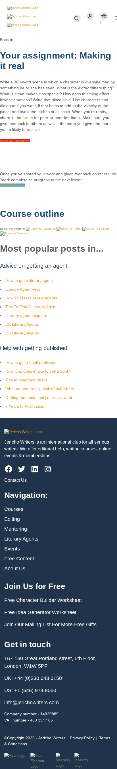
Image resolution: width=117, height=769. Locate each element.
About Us (14, 568)
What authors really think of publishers (39, 388)
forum (27, 117)
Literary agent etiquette (26, 315)
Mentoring (15, 529)
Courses (13, 509)
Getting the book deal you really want (38, 397)
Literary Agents (21, 539)
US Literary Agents (22, 333)
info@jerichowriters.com (31, 702)
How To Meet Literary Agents (31, 298)
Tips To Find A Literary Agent (31, 306)
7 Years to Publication (24, 406)
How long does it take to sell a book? (38, 371)
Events (12, 549)
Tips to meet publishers (26, 380)
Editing (12, 519)
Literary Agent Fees (23, 289)
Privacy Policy (82, 738)
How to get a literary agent (29, 280)
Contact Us (15, 480)
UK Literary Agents (22, 324)
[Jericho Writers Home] (40, 18)
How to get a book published (31, 362)
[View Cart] (104, 16)
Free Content (19, 558)
